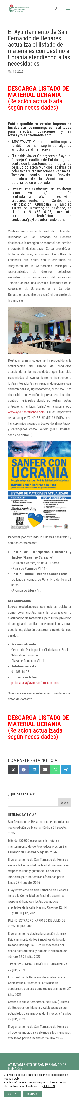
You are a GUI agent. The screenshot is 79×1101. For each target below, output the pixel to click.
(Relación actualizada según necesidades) (38, 98)
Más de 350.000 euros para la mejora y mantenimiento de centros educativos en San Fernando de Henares (37, 846)
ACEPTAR (12, 1094)
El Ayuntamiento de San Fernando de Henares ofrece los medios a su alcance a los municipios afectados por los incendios (39, 1032)
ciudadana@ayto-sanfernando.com (37, 219)
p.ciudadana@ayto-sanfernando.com (35, 683)
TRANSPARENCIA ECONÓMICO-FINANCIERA (37, 964)
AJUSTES (49, 1086)
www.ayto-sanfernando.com (26, 412)
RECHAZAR (32, 1094)
